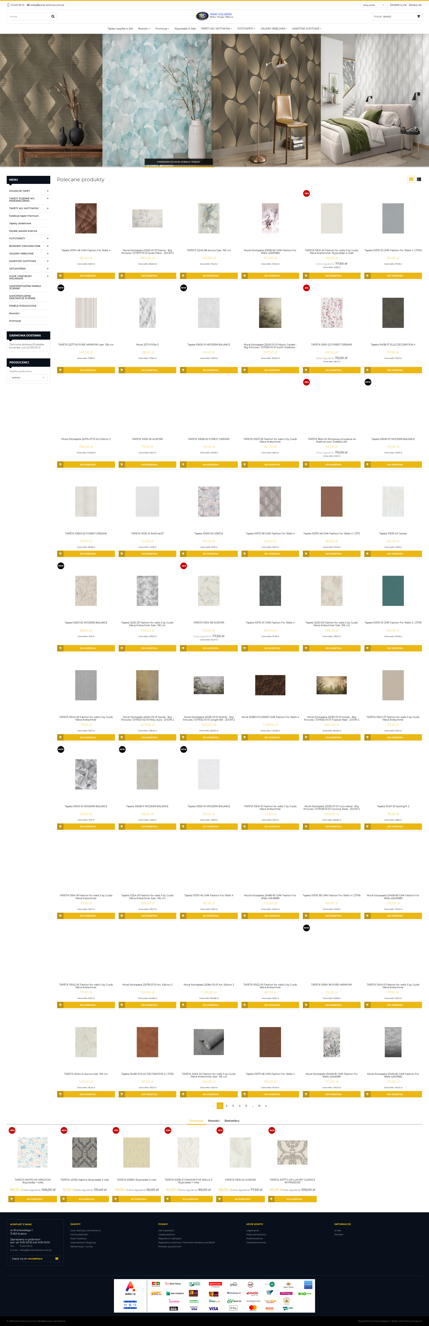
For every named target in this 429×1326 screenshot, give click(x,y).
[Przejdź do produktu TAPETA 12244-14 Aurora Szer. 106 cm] (86, 1042)
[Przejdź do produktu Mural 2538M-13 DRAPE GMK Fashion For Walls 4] (270, 685)
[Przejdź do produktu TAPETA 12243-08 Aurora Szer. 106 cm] (209, 218)
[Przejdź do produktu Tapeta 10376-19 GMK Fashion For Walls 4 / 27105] (393, 591)
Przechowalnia (254, 1238)
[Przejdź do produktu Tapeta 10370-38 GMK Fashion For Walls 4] (270, 502)
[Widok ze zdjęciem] (411, 179)
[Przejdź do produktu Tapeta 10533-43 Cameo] (393, 502)
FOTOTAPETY (17, 238)
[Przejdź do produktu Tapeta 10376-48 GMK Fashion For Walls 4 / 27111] (332, 502)
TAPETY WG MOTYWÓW (24, 208)
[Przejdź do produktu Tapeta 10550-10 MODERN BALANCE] (209, 774)
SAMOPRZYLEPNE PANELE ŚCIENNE (25, 287)
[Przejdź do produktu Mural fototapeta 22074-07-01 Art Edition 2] (86, 407)
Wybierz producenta (20, 371)
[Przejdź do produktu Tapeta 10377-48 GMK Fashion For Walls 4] (270, 1042)
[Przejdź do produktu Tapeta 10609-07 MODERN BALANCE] (393, 407)
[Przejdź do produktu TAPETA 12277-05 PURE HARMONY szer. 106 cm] (86, 313)
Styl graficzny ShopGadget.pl (374, 1321)
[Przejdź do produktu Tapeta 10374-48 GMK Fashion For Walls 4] (86, 218)
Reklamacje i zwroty (81, 1246)
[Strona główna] (214, 16)
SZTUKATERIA (17, 268)
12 (259, 1105)
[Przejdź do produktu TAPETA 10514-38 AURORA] (209, 591)
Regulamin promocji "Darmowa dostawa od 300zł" (186, 1242)
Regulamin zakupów (170, 1238)
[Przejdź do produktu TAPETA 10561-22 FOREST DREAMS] (332, 313)
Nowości (14, 313)
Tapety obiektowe (20, 223)
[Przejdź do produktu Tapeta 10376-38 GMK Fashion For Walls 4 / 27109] (332, 864)
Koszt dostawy (78, 1238)
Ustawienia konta (256, 1242)
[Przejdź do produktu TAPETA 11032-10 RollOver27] (147, 502)
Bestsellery (232, 1120)
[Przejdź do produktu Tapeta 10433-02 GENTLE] (209, 502)
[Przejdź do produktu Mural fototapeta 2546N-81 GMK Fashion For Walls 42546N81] (332, 1042)
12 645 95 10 (21, 1246)
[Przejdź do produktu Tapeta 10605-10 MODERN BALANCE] (209, 313)
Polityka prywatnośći (169, 1246)
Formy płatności (79, 1234)
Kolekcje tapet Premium (24, 215)
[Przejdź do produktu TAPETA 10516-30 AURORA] (147, 407)
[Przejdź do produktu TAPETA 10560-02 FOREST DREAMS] (86, 502)
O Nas (337, 1230)
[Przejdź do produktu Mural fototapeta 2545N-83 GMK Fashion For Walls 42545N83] (393, 864)
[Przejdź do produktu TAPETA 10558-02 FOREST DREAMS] (209, 407)
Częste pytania (166, 1234)
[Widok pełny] (418, 179)
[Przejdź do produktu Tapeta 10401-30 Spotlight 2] (393, 774)
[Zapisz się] (57, 1258)
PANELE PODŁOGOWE (22, 305)
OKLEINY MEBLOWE (21, 253)
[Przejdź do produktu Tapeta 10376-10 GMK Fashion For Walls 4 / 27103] (393, 218)
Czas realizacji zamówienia (85, 1230)
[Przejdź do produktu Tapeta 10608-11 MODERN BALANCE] (147, 774)
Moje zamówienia (256, 1234)
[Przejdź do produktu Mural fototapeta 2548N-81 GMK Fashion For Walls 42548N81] (270, 864)
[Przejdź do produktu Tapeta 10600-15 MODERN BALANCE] (86, 774)
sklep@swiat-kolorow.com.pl (31, 1250)
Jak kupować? (166, 1230)
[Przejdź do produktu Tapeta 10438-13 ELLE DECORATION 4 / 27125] (147, 1042)
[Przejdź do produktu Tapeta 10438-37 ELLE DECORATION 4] (393, 313)
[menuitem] (120, 29)
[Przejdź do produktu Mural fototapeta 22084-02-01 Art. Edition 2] (209, 953)
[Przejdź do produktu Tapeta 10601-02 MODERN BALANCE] (86, 591)
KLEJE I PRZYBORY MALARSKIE (20, 277)
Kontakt (338, 1234)
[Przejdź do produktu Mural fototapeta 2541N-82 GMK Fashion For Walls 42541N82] (393, 1042)
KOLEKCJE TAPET (19, 190)
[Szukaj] (53, 16)
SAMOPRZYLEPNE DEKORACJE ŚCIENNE (22, 297)
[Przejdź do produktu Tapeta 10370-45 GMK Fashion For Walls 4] (209, 864)
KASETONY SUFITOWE (22, 261)
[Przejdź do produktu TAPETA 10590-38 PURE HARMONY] (332, 953)
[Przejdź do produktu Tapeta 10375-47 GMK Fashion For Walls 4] (270, 591)
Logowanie (252, 1230)
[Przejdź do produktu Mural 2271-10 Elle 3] (147, 313)
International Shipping (83, 1242)
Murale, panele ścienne (23, 230)
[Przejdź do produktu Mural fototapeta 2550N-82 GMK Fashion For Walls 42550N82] (270, 218)
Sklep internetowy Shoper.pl (406, 1321)
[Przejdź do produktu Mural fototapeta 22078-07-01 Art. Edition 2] (147, 953)
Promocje (15, 320)
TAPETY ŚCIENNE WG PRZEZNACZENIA (22, 199)
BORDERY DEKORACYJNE (24, 246)
